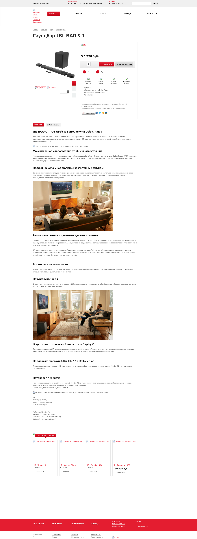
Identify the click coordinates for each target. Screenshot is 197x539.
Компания (57, 524)
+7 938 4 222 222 (141, 526)
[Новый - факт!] (101, 78)
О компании (56, 534)
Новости (55, 537)
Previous (74, 88)
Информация (77, 524)
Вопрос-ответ (96, 534)
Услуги (103, 14)
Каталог (53, 14)
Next (74, 95)
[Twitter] (100, 113)
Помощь (95, 524)
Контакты (152, 14)
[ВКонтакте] (97, 113)
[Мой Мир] (105, 113)
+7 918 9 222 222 (118, 524)
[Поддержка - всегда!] (127, 78)
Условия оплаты (77, 537)
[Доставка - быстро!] (88, 78)
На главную (38, 524)
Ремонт (79, 14)
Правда (127, 14)
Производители (97, 537)
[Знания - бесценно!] (114, 78)
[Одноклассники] (103, 113)
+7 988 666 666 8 (118, 526)
